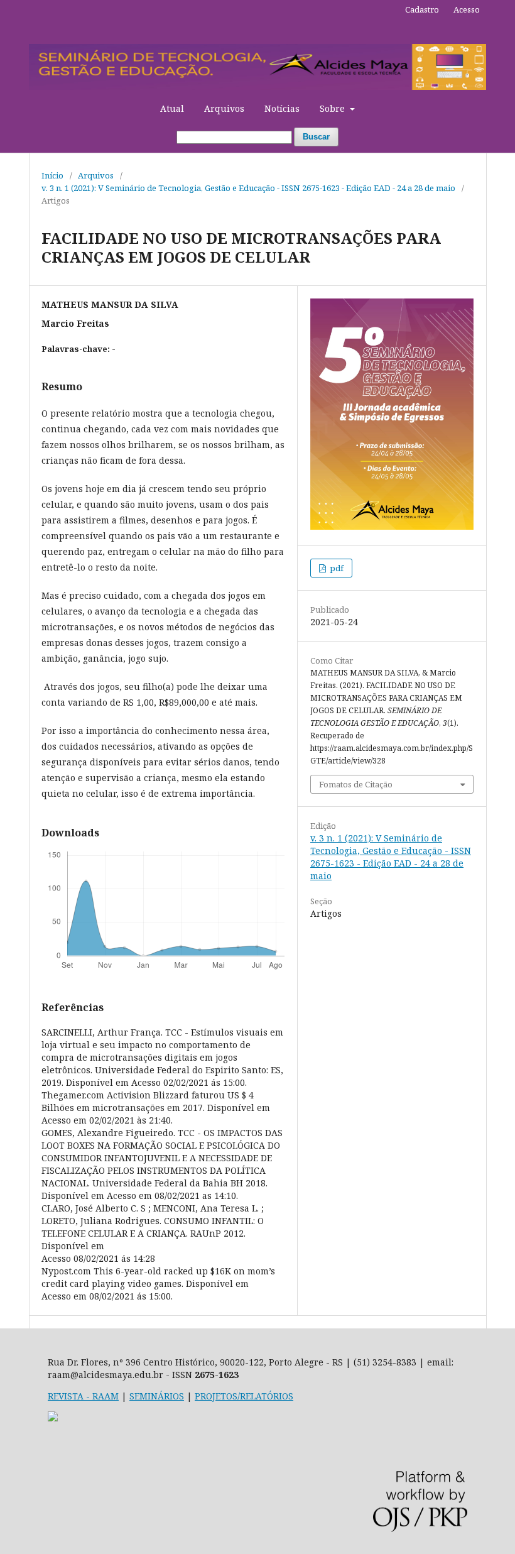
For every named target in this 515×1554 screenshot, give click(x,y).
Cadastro (422, 9)
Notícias (282, 108)
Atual (172, 108)
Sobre (333, 108)
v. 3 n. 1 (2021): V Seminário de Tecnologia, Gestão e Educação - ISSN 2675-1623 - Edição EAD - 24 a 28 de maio (248, 188)
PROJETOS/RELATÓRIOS (244, 1396)
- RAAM (101, 1396)
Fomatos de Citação (356, 784)
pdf (336, 568)
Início (52, 175)
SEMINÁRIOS (156, 1396)
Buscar (316, 136)
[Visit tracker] (53, 1418)
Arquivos (224, 108)
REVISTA (66, 1396)
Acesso (466, 9)
